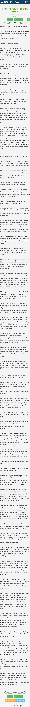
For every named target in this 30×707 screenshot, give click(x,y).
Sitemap (16, 705)
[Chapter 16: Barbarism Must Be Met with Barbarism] (20, 19)
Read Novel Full (11, 2)
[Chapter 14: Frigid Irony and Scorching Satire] (10, 19)
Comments (21, 700)
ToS (13, 705)
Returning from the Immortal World (15, 10)
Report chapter (11, 700)
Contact (10, 705)
